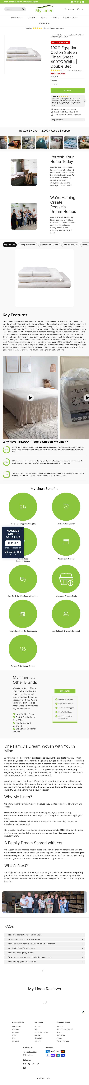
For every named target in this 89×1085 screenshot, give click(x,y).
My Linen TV (39, 1026)
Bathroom (15, 1032)
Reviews (37, 1041)
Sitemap (37, 1035)
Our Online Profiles (41, 1032)
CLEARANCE (16, 18)
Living (14, 1035)
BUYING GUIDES (69, 18)
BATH (43, 18)
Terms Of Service (63, 1041)
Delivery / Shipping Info (65, 1029)
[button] (50, 101)
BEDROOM (31, 18)
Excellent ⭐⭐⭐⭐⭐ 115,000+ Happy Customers (45, 28)
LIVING (54, 18)
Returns (59, 1032)
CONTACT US (44, 23)
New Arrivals (16, 1026)
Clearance (15, 1041)
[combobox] (15, 9)
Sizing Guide (39, 1038)
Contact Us (61, 1035)
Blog (36, 1029)
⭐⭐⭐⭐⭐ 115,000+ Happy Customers (66, 70)
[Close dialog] (21, 529)
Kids (13, 1038)
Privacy (59, 1038)
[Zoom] (23, 54)
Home (52, 35)
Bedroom (15, 1029)
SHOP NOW (13, 543)
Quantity (54, 81)
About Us (60, 1026)
